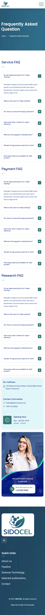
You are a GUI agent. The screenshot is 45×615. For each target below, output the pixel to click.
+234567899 (22, 490)
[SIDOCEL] (6, 4)
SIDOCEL (18, 599)
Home (4, 36)
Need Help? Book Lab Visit (24, 487)
